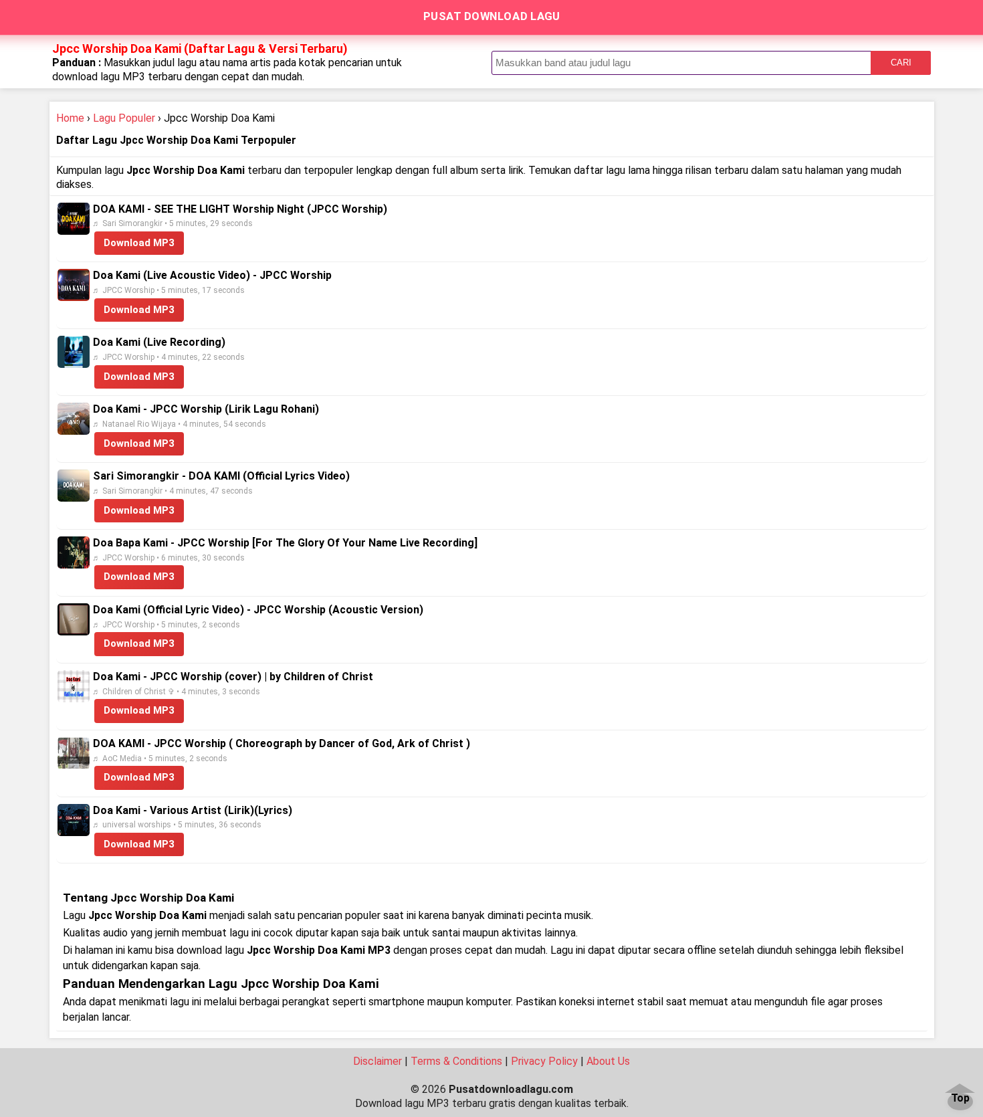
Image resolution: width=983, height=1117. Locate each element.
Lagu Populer (124, 118)
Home (70, 118)
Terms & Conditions (456, 1061)
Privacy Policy (544, 1061)
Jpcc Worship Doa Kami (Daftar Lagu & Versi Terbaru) (200, 48)
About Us (608, 1061)
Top (960, 1098)
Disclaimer (377, 1061)
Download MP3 (139, 243)
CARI (901, 63)
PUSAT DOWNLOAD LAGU (491, 16)
